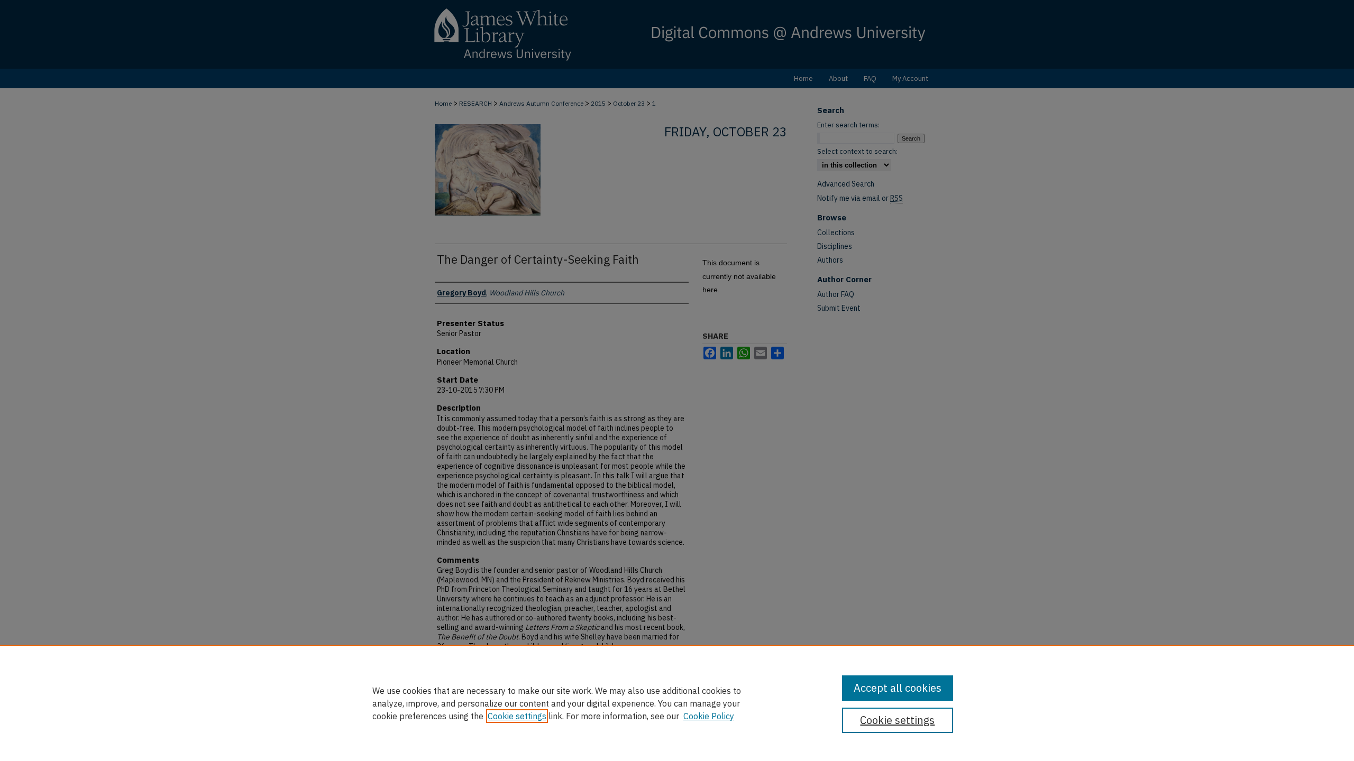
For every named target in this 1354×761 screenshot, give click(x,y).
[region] (677, 703)
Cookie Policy (708, 716)
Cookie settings (517, 716)
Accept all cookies (897, 688)
